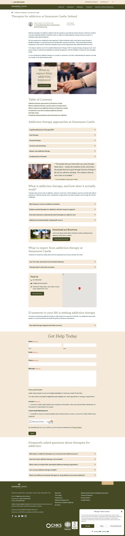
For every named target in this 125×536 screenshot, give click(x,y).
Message (34, 368)
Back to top (108, 483)
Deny (101, 526)
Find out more (44, 85)
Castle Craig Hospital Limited (20, 504)
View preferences (115, 526)
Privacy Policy (105, 531)
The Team (58, 495)
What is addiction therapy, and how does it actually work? (47, 106)
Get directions (37, 293)
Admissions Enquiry (91, 2)
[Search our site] (113, 2)
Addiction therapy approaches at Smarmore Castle (45, 103)
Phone (33, 360)
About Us (61, 7)
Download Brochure (61, 239)
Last (64, 348)
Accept (88, 526)
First (29, 348)
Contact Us (104, 2)
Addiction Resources (62, 500)
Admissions (70, 7)
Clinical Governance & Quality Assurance (94, 493)
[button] (121, 511)
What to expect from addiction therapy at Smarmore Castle (48, 108)
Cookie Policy (97, 531)
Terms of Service (86, 495)
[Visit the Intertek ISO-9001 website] (71, 530)
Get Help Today (33, 113)
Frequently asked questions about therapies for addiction (47, 115)
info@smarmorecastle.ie (22, 496)
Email (33, 352)
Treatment (89, 7)
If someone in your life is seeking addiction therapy (45, 110)
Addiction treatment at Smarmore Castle (27, 12)
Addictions (80, 7)
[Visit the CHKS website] (53, 527)
